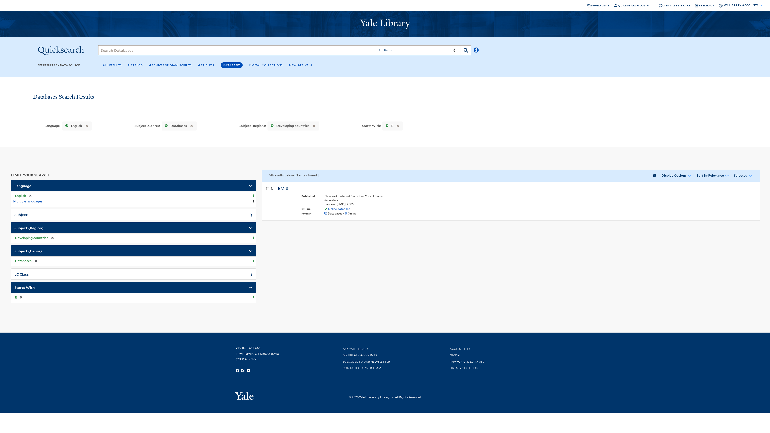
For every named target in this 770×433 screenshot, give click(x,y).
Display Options (674, 175)
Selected (740, 175)
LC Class (21, 274)
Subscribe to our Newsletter (366, 361)
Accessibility (460, 348)
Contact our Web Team (362, 368)
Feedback (706, 5)
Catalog (135, 65)
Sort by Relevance (710, 175)
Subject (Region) (29, 227)
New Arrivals (300, 65)
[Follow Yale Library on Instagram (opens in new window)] (242, 370)
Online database (339, 208)
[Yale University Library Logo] (385, 23)
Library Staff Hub (464, 368)
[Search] (466, 50)
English (76, 126)
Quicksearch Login (633, 5)
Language (22, 185)
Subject (20, 214)
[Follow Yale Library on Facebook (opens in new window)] (237, 370)
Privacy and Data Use (467, 361)
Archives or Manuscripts (170, 65)
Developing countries (293, 126)
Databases (232, 65)
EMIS (283, 188)
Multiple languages (28, 201)
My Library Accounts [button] (741, 5)
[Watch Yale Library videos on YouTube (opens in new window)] (248, 370)
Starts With (24, 287)
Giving (455, 355)
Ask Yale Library (677, 5)
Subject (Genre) (28, 250)
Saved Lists (600, 5)
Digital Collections (266, 65)
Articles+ (206, 65)
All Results (112, 65)
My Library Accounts (360, 355)
